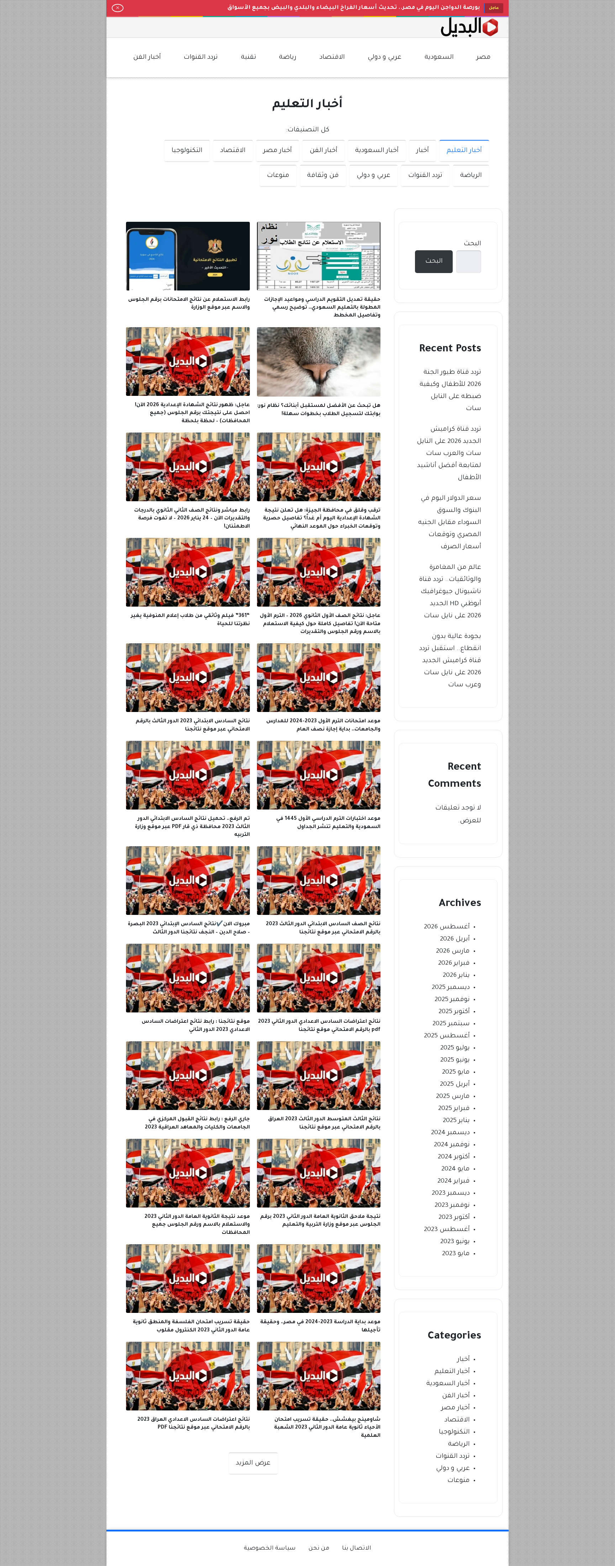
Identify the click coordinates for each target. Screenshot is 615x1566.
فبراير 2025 (454, 1108)
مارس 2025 (453, 1096)
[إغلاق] (117, 8)
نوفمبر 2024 (452, 1145)
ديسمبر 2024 (450, 1133)
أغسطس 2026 (447, 927)
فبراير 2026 (454, 963)
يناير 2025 (456, 1121)
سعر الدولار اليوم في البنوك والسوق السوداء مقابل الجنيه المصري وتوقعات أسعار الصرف (449, 523)
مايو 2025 (456, 1072)
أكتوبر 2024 (454, 1157)
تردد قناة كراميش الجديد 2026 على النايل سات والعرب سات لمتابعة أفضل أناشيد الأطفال (449, 454)
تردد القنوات (425, 175)
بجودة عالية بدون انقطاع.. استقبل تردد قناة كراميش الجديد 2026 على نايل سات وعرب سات (450, 661)
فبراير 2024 (453, 1181)
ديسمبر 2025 (451, 987)
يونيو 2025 (455, 1060)
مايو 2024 (455, 1169)
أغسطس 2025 (447, 1036)
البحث (472, 244)
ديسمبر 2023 (451, 1193)
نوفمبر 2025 (452, 1000)
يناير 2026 (456, 975)
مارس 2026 (453, 951)
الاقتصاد (233, 150)
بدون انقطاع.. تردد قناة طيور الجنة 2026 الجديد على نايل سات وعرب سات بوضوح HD (364, 8)
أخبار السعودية (377, 150)
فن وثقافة (323, 175)
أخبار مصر (277, 150)
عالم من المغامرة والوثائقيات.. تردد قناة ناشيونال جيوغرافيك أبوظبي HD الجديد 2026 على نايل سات (450, 592)
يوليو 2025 (455, 1048)
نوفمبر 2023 (452, 1205)
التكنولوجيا (187, 150)
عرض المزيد (253, 1463)
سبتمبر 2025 (451, 1024)
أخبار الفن (323, 150)
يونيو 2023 (455, 1242)
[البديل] (469, 27)
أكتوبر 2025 (454, 1012)
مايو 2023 (456, 1254)
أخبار (422, 150)
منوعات (278, 175)
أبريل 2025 (455, 1084)
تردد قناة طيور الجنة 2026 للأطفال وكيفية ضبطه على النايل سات (450, 391)
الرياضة (471, 175)
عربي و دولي (373, 175)
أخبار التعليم (464, 150)
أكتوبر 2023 (454, 1217)
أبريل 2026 (455, 939)
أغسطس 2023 (447, 1230)
